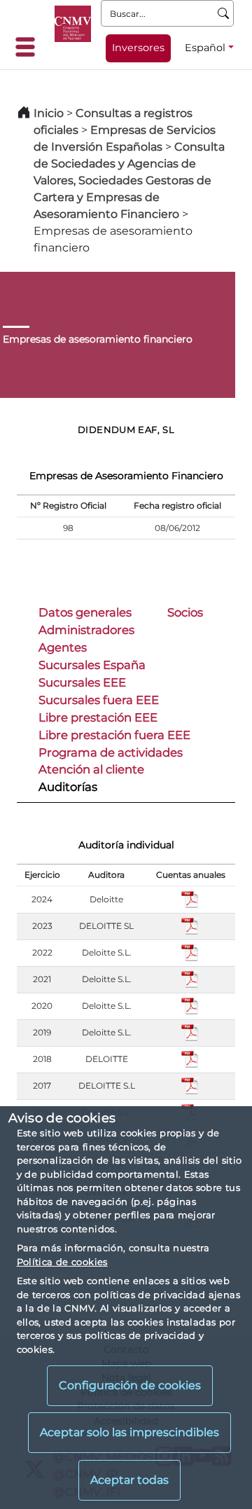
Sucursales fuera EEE (98, 700)
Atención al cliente (91, 769)
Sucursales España (92, 665)
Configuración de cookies (130, 1385)
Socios (185, 612)
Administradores (86, 630)
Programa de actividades (110, 752)
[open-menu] (29, 47)
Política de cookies (62, 1261)
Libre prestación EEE (98, 717)
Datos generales (85, 612)
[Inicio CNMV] (73, 24)
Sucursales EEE (82, 682)
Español (205, 47)
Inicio (49, 113)
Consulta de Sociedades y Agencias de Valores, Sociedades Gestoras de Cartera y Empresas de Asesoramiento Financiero (129, 180)
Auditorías (67, 787)
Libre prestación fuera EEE (114, 735)
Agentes (62, 647)
